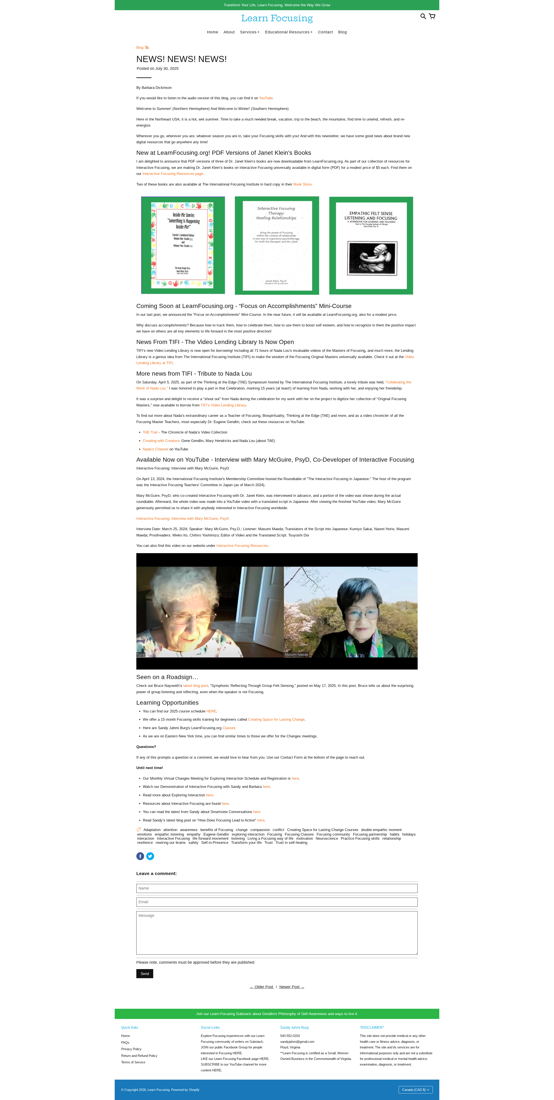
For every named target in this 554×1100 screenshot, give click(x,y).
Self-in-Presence (214, 842)
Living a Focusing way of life (270, 838)
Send (145, 974)
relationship (391, 838)
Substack (256, 1041)
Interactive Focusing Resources (242, 546)
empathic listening (169, 834)
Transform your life (246, 842)
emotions (144, 834)
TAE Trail (150, 432)
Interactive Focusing (173, 838)
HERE (264, 1059)
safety (193, 842)
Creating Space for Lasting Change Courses (322, 830)
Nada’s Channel (155, 449)
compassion (260, 830)
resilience (145, 842)
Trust (268, 842)
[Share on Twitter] (150, 856)
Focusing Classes (299, 834)
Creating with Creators (161, 441)
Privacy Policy (131, 1049)
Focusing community (333, 834)
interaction (145, 838)
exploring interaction (248, 834)
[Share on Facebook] (140, 856)
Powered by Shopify (185, 1090)
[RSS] (147, 47)
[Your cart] (432, 16)
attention (170, 830)
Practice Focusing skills (360, 838)
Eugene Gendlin (216, 834)
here (260, 820)
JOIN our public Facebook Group (224, 1047)
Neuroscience (327, 838)
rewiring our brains (171, 842)
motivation (304, 838)
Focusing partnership (370, 834)
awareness (189, 830)
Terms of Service (133, 1062)
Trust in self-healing (291, 842)
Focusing (274, 834)
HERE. (238, 1053)
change (242, 830)
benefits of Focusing (216, 830)
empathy (194, 834)
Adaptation (152, 830)
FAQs (125, 1042)
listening (238, 838)
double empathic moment (381, 830)
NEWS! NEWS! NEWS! (181, 59)
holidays (409, 834)
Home (125, 1036)
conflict (278, 830)
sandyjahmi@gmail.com (297, 1041)
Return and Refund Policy (139, 1056)
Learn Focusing (158, 1090)
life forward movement (211, 838)
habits (394, 834)
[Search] (423, 16)
